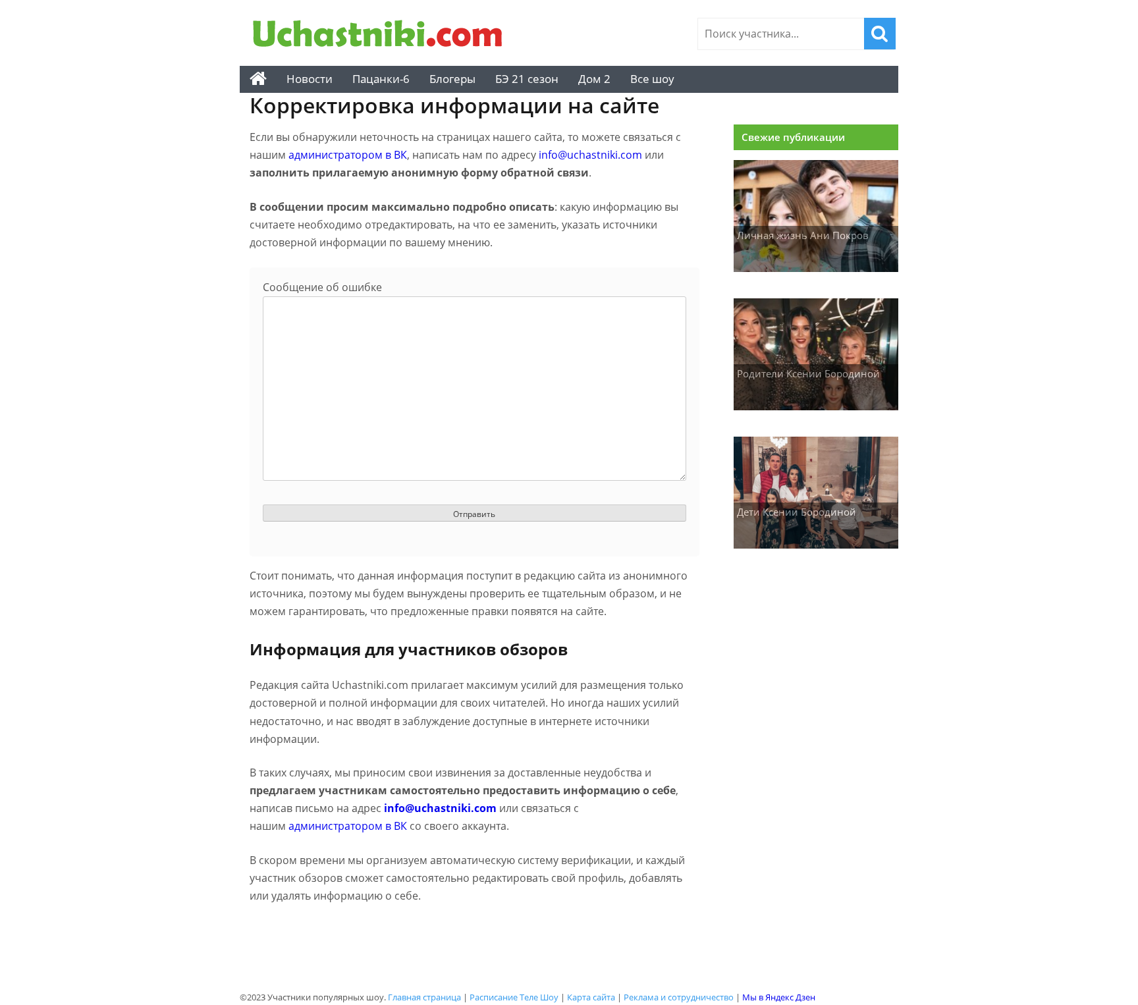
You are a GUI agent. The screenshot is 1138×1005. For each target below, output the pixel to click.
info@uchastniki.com (590, 155)
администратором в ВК (347, 155)
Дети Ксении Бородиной (796, 511)
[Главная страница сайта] (258, 79)
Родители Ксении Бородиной (808, 373)
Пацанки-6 (381, 78)
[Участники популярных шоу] (381, 35)
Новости (309, 78)
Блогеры (452, 78)
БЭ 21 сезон (526, 78)
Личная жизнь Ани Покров (803, 235)
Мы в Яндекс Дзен (778, 997)
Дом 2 (594, 78)
